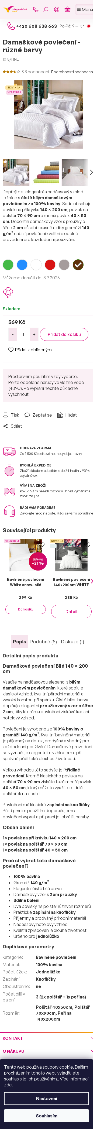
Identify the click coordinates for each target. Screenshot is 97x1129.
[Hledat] (45, 9)
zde (8, 1084)
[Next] (92, 581)
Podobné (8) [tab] (43, 641)
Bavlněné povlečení (56, 957)
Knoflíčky (46, 979)
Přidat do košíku (64, 334)
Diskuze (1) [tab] (72, 641)
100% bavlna (49, 964)
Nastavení (46, 1098)
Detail (71, 611)
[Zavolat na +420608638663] (35, 9)
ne (38, 986)
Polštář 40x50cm (54, 1007)
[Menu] (84, 9)
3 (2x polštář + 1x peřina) (61, 997)
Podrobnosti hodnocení (72, 72)
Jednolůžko (48, 971)
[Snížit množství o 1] (13, 334)
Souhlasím (46, 1115)
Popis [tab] (19, 641)
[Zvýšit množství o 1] (34, 334)
